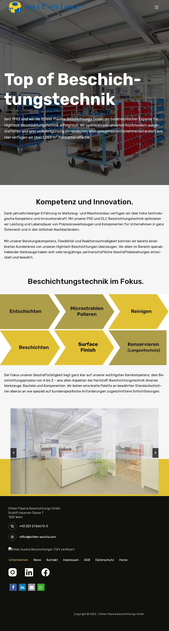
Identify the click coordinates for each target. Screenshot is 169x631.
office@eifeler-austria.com (37, 537)
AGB (87, 560)
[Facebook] (45, 572)
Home (123, 560)
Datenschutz (104, 560)
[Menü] (157, 7)
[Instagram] (12, 572)
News (37, 560)
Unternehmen (18, 560)
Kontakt (52, 560)
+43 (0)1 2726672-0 (33, 526)
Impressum (71, 560)
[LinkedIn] (29, 572)
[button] (13, 587)
